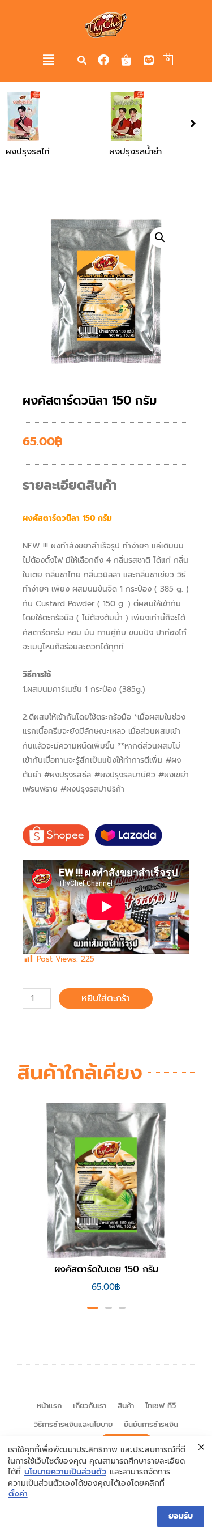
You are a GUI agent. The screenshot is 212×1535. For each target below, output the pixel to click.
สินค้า (126, 1405)
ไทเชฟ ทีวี (160, 1405)
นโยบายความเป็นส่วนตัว (65, 1472)
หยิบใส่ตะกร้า (105, 998)
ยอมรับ (180, 1516)
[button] (48, 60)
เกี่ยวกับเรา (89, 1405)
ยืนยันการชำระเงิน (151, 1424)
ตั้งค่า (18, 1494)
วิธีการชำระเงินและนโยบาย (73, 1424)
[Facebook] (103, 60)
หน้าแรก (49, 1405)
